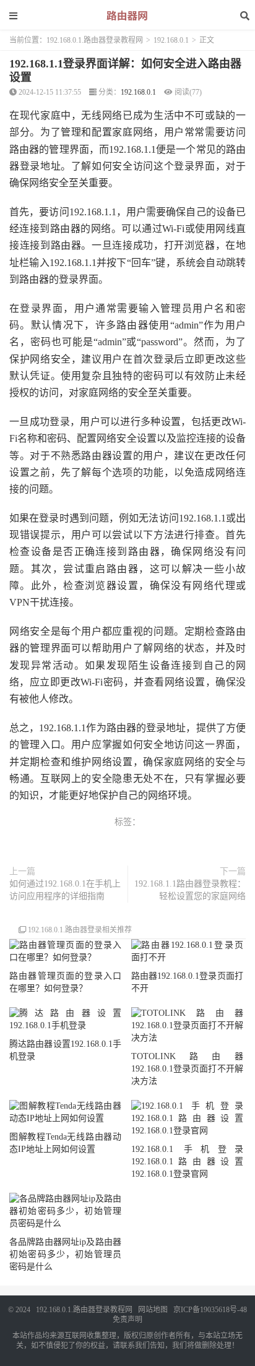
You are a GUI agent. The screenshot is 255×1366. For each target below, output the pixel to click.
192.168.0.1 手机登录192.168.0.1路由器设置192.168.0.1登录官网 (187, 1162)
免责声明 (127, 1319)
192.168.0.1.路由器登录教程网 (94, 40)
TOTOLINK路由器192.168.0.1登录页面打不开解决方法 (187, 1069)
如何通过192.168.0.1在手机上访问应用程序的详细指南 (65, 890)
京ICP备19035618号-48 (210, 1309)
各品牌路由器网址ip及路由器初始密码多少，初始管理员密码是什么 (65, 1254)
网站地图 (153, 1309)
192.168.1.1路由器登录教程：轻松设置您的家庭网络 (190, 890)
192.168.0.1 (171, 40)
